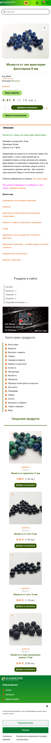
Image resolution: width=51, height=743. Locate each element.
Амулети (7, 207)
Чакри (5, 229)
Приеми (25, 730)
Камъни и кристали (12, 260)
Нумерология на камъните (15, 253)
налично (25, 467)
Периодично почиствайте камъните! (19, 200)
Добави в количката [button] (25, 485)
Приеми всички (25, 723)
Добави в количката (27, 107)
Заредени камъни (17, 188)
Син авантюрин (40, 179)
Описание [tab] (8, 127)
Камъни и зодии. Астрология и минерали (22, 222)
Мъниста (16, 81)
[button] (47, 706)
